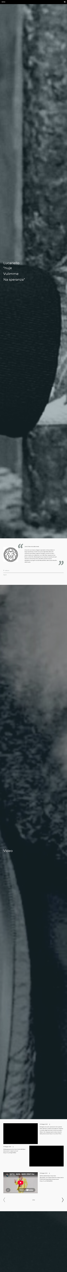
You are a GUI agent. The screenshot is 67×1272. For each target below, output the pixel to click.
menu (3, 2)
